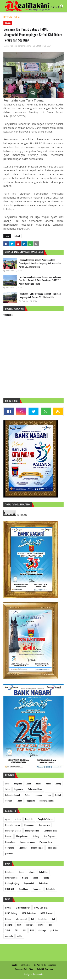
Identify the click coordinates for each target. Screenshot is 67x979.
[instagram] (21, 411)
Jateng (58, 783)
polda (19, 936)
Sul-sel (17, 17)
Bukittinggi (9, 871)
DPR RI (8, 907)
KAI (32, 918)
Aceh (7, 783)
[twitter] (33, 411)
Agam (7, 819)
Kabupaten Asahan (13, 830)
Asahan (18, 819)
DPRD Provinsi (47, 913)
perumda (9, 936)
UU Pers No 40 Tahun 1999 (45, 964)
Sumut (19, 800)
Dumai (21, 871)
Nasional (9, 924)
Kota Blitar (43, 871)
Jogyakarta (18, 789)
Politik (40, 924)
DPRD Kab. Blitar (41, 907)
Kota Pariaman (11, 877)
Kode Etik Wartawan (45, 969)
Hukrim (8, 918)
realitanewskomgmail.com (18, 45)
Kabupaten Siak (50, 830)
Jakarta (38, 783)
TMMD (7, 930)
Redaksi (14, 964)
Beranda (7, 17)
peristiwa (54, 930)
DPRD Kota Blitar (23, 907)
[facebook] (9, 411)
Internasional (21, 918)
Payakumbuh (29, 883)
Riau (49, 794)
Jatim (7, 789)
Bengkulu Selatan (45, 819)
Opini (19, 924)
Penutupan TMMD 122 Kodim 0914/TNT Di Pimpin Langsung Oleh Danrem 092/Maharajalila (40, 295)
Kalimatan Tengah (12, 794)
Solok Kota (50, 888)
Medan (35, 877)
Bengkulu (18, 783)
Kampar (8, 836)
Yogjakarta (30, 800)
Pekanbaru (43, 883)
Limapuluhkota (22, 836)
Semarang (9, 847)
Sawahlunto (23, 888)
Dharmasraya (44, 824)
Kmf (53, 918)
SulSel (58, 794)
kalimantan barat (46, 800)
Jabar (28, 783)
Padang (46, 877)
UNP (32, 930)
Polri (50, 924)
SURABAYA (9, 888)
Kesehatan (42, 918)
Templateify (38, 974)
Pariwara (30, 924)
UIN (24, 930)
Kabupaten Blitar (32, 830)
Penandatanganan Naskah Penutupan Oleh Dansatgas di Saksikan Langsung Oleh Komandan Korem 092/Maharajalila (40, 263)
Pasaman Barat (46, 841)
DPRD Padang (11, 913)
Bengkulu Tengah (12, 824)
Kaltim (27, 794)
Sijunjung (22, 847)
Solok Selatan (37, 847)
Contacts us (25, 964)
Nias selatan (10, 841)
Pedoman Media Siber (24, 969)
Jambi (48, 783)
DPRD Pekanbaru (29, 913)
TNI (16, 930)
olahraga (42, 930)
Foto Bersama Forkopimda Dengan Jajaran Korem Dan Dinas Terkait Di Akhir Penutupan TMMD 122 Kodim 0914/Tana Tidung (40, 280)
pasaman (9, 853)
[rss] (58, 411)
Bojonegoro (29, 824)
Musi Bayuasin (49, 836)
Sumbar (8, 800)
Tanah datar (52, 847)
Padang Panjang (12, 883)
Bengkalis (29, 819)
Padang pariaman (27, 841)
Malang (36, 836)
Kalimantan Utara (35, 789)
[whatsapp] (46, 411)
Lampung (38, 794)
